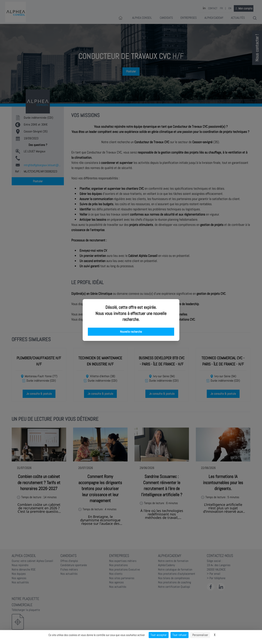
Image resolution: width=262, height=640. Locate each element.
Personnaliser (200, 635)
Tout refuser (179, 635)
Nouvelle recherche (131, 332)
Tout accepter (159, 635)
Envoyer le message (219, 107)
